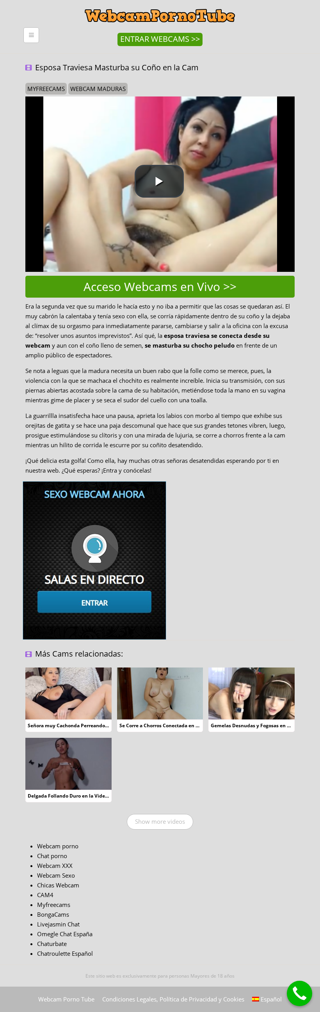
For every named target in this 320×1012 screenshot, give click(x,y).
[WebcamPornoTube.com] (160, 6)
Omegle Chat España (64, 934)
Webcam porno (57, 846)
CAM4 (45, 895)
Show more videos (160, 821)
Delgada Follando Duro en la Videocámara (76, 795)
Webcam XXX (55, 865)
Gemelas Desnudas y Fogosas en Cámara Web (263, 725)
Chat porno (52, 856)
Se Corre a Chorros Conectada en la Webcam (170, 725)
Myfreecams (53, 904)
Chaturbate (52, 944)
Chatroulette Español (65, 953)
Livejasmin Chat (58, 924)
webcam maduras (98, 89)
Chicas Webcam (58, 885)
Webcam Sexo (56, 875)
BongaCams (53, 914)
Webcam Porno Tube (66, 999)
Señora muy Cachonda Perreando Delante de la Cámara (92, 725)
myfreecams (46, 89)
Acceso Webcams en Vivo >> (160, 286)
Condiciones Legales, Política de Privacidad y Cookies (173, 999)
